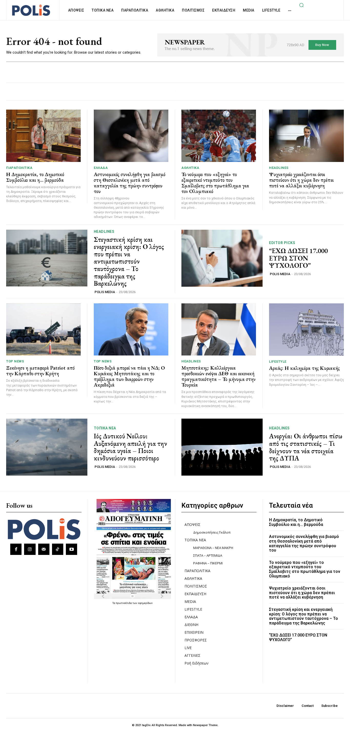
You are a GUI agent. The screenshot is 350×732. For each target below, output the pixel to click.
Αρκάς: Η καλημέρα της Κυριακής (304, 368)
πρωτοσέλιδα (124, 602)
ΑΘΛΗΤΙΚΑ (190, 167)
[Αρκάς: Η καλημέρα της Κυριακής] (306, 329)
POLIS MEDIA (105, 292)
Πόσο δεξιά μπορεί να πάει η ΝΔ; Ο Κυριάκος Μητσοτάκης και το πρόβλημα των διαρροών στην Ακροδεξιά (129, 376)
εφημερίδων (145, 602)
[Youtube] (71, 549)
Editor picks (282, 243)
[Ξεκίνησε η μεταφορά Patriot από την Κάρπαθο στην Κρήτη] (43, 329)
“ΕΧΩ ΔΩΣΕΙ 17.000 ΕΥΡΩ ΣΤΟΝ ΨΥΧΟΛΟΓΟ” (298, 258)
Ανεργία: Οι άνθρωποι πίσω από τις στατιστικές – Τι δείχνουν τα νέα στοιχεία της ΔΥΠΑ (305, 447)
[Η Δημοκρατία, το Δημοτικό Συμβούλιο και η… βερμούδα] (43, 136)
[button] (301, 5)
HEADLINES (279, 167)
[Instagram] (29, 549)
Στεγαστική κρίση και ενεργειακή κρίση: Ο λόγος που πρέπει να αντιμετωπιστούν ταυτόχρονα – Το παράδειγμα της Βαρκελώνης (129, 261)
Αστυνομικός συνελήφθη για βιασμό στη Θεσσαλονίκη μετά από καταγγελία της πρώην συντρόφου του (129, 183)
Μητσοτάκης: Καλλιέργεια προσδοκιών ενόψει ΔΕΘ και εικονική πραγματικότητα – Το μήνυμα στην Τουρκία (218, 376)
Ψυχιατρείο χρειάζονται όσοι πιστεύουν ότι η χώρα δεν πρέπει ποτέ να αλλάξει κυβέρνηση (301, 180)
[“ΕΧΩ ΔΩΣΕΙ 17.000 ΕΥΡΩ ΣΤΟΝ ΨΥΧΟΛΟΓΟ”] (222, 258)
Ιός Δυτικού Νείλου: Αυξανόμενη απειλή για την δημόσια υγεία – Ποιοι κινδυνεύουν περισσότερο (130, 447)
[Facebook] (16, 549)
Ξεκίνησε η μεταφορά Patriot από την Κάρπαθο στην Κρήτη (40, 370)
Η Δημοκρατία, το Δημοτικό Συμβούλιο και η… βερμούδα (35, 177)
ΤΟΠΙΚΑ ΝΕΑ (105, 428)
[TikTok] (57, 549)
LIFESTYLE (277, 361)
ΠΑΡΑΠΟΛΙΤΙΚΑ (19, 167)
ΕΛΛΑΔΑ (101, 167)
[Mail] (43, 549)
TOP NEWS (15, 361)
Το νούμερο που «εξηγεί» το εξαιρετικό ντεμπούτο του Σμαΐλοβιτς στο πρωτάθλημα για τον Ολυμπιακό (215, 183)
